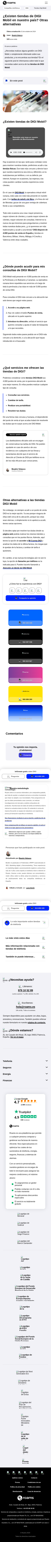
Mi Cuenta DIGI (35, 541)
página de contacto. (37, 1023)
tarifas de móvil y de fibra (22, 199)
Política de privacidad (14, 1537)
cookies (17, 1498)
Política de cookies (34, 1487)
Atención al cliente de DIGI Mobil (17, 568)
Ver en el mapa (16, 1037)
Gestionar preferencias (26, 1530)
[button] (25, 81)
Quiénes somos (17, 1478)
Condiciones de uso (33, 1537)
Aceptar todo (16, 1524)
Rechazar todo (37, 1524)
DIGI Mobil (19, 193)
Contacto (34, 1478)
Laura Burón (30, 888)
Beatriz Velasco (17, 35)
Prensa (17, 1482)
